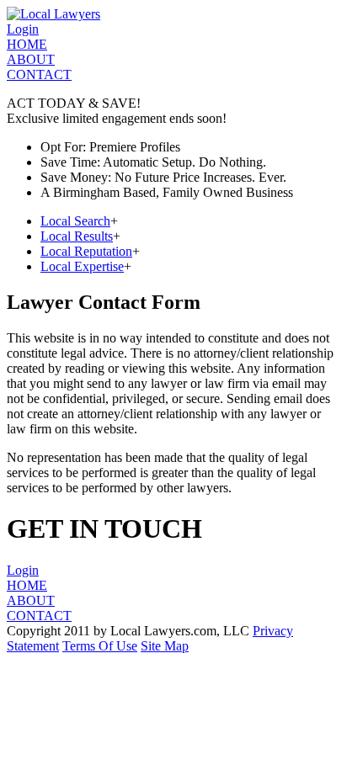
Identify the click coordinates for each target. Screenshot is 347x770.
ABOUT (31, 59)
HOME (27, 44)
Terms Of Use (99, 646)
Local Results (76, 236)
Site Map (165, 646)
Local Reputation (86, 251)
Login (23, 29)
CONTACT (39, 74)
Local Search (75, 221)
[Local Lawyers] (53, 14)
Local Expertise (82, 266)
